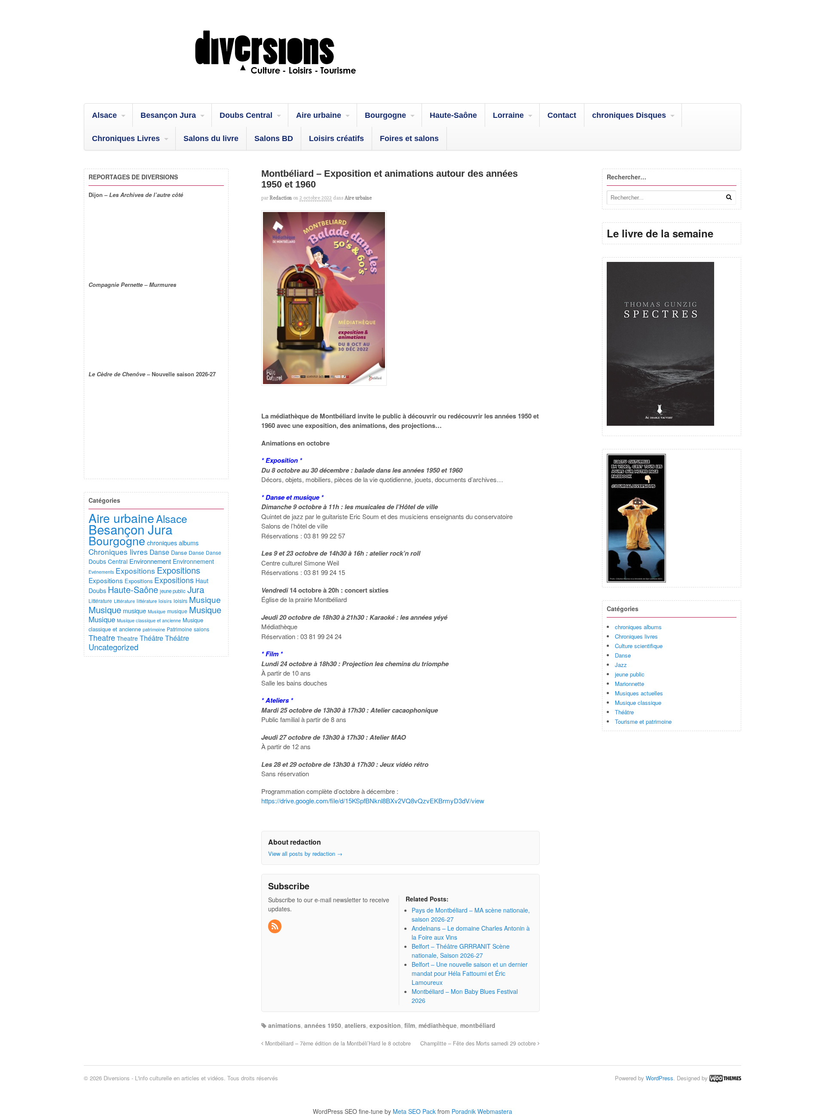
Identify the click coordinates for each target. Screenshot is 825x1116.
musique (134, 610)
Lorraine (508, 115)
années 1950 (322, 1025)
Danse (623, 655)
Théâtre (624, 712)
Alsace (104, 115)
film (409, 1025)
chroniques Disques (629, 115)
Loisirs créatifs (336, 138)
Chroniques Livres (126, 138)
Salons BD (273, 138)
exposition (385, 1025)
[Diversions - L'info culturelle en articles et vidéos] (298, 81)
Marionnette (629, 683)
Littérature (100, 600)
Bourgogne (385, 115)
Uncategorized (113, 646)
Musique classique (638, 702)
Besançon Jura (168, 115)
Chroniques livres (636, 636)
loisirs (165, 600)
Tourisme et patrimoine (643, 721)
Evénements (101, 572)
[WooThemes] (725, 1078)
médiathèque (438, 1025)
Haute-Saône (453, 115)
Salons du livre (210, 138)
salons (201, 629)
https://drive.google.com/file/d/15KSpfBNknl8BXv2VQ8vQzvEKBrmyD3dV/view (372, 800)
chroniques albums (638, 627)
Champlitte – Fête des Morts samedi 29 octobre (479, 1043)
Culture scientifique (639, 646)
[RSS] (275, 926)
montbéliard (477, 1025)
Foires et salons (409, 138)
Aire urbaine (318, 115)
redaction (281, 198)
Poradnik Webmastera (482, 1111)
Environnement (150, 561)
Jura (195, 589)
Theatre (102, 637)
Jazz (621, 665)
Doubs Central (246, 115)
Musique (205, 599)
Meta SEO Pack (414, 1111)
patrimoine (154, 629)
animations (284, 1025)
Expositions (135, 570)
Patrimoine (179, 629)
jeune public (630, 674)
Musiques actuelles (639, 693)
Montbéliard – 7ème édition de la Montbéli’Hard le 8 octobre (337, 1043)
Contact (561, 115)
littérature (147, 600)
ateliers (355, 1025)
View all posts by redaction (305, 853)
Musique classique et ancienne (149, 620)
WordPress (659, 1078)
